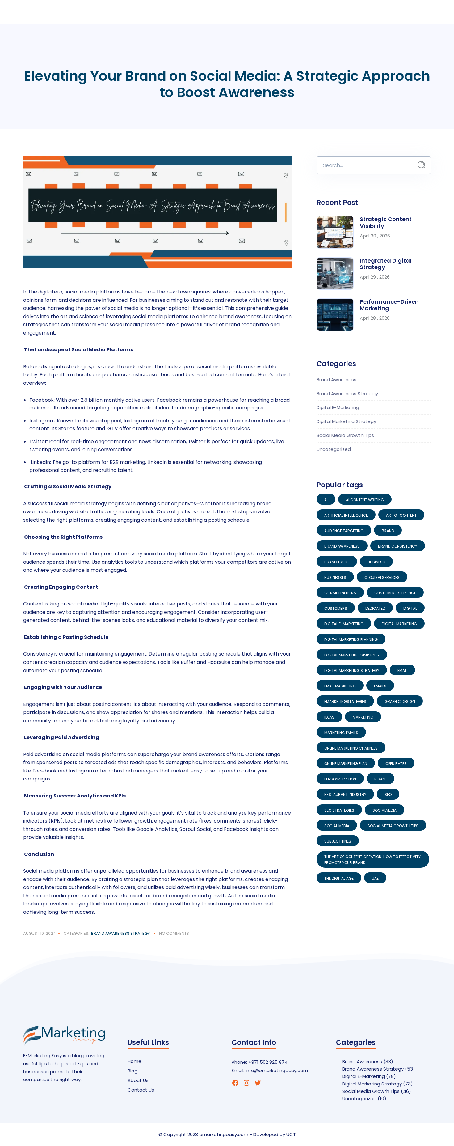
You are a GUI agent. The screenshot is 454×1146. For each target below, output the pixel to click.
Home (134, 1061)
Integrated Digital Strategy (385, 264)
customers (335, 608)
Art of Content (401, 515)
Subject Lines (337, 841)
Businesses (335, 577)
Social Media (336, 825)
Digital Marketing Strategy (346, 421)
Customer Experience (395, 593)
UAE (375, 878)
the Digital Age (339, 878)
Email (402, 670)
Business (376, 562)
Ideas (329, 717)
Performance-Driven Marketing (389, 305)
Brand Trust (336, 562)
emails (380, 686)
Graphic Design (400, 701)
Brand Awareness (336, 379)
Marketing (363, 717)
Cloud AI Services (382, 577)
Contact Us (141, 1090)
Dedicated (375, 608)
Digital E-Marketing (338, 407)
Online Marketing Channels (351, 748)
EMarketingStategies (345, 701)
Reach (380, 779)
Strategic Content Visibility (386, 222)
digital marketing (399, 623)
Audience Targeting (344, 530)
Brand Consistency (397, 546)
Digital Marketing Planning (351, 639)
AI (326, 499)
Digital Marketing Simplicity (352, 655)
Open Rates (396, 763)
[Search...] (421, 165)
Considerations (340, 593)
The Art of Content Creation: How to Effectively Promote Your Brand (372, 859)
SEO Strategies (339, 810)
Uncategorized (334, 449)
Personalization (340, 779)
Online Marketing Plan (345, 763)
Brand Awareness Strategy (120, 933)
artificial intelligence (346, 515)
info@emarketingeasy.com (277, 1070)
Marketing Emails (341, 732)
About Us (138, 1080)
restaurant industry (345, 794)
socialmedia (384, 810)
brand (388, 530)
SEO (388, 794)
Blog (132, 1070)
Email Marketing (340, 686)
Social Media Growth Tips (345, 435)
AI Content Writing (365, 499)
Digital (410, 608)
